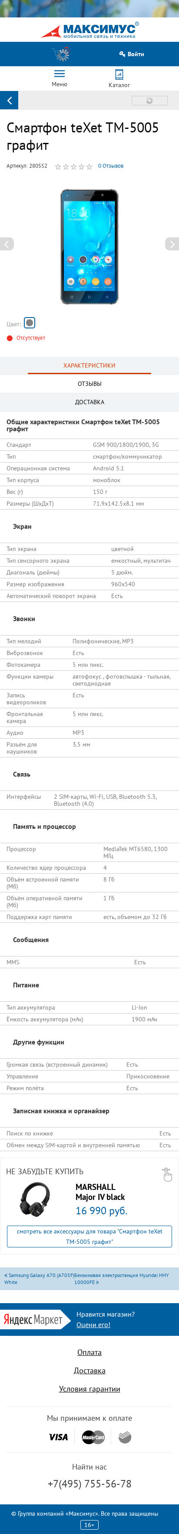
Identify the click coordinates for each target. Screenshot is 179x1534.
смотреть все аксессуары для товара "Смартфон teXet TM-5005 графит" (89, 1236)
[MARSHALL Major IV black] (34, 1199)
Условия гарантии (89, 1389)
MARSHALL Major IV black (100, 1192)
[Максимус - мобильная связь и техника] (89, 30)
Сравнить (150, 100)
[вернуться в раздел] (9, 100)
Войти (136, 54)
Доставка (90, 1370)
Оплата (89, 1352)
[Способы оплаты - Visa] (58, 1437)
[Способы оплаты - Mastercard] (93, 1437)
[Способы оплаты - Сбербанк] (125, 1437)
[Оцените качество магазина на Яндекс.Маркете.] (35, 1318)
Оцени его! (93, 1324)
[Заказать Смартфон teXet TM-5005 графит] (29, 322)
